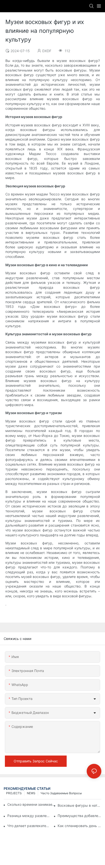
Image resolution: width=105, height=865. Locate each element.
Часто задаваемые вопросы (61, 793)
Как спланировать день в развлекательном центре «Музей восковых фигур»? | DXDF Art (79, 826)
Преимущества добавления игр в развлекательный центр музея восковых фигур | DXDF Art (79, 816)
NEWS (31, 793)
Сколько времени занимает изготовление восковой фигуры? (31, 804)
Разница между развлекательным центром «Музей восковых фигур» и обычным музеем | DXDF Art (29, 816)
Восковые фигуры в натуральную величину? (79, 805)
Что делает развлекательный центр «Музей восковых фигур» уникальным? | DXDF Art (29, 826)
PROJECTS (14, 793)
